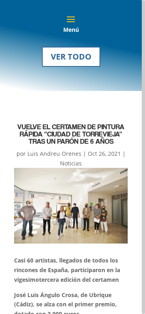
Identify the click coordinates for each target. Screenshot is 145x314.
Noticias (71, 163)
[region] (72, 157)
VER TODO (71, 56)
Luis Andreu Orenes (54, 153)
